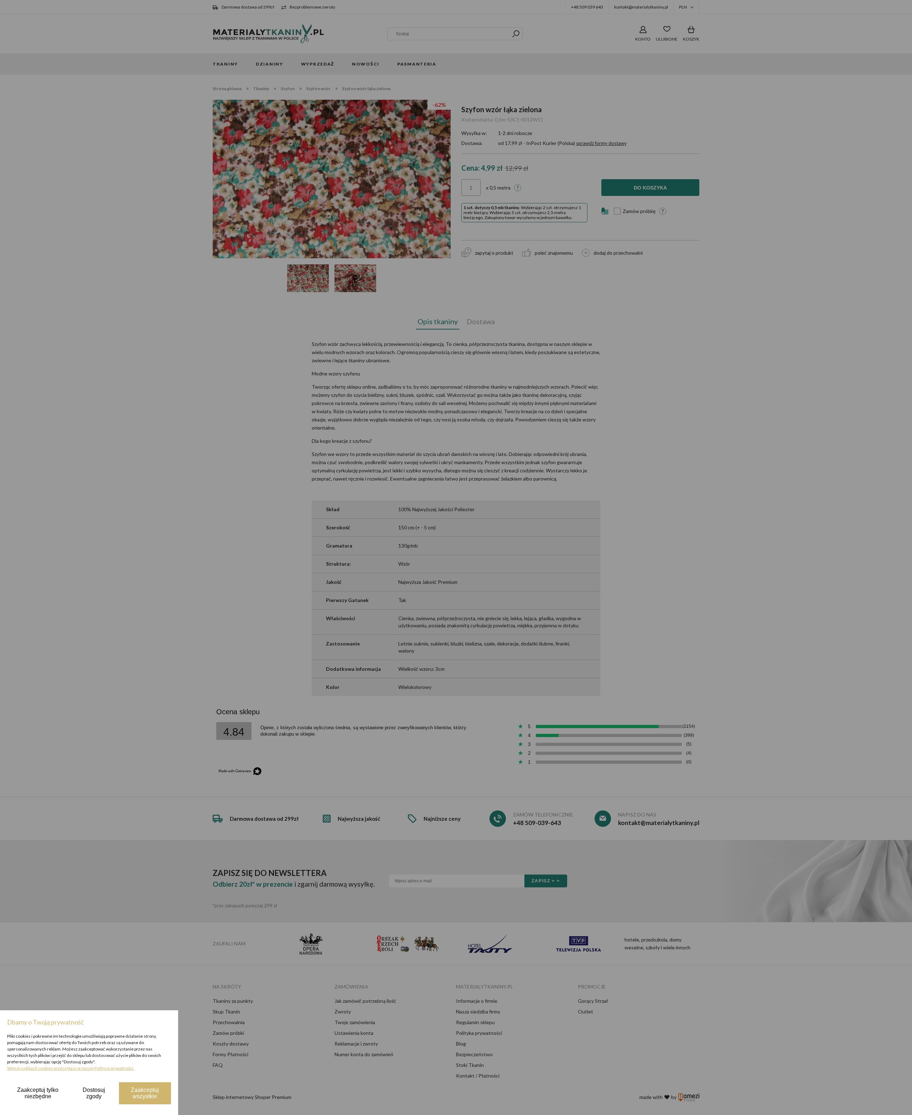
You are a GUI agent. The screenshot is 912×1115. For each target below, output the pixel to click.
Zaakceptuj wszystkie (145, 1093)
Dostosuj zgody (94, 1093)
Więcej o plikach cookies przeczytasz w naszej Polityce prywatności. (70, 1068)
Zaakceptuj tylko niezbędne (37, 1093)
